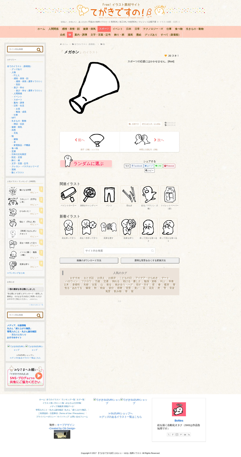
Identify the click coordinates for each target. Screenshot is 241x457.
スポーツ (135, 124)
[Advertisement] (119, 322)
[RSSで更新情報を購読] (189, 434)
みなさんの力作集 (73, 403)
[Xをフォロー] (169, 434)
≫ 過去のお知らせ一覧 (36, 305)
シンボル (157, 124)
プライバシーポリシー (46, 417)
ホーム (42, 399)
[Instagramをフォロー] (177, 434)
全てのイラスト (53, 399)
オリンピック (147, 124)
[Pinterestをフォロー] (181, 434)
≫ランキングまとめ (16, 273)
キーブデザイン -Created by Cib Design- (62, 426)
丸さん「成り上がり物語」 (19, 328)
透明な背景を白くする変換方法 (150, 260)
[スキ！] (165, 55)
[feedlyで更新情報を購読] (185, 434)
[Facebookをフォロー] (173, 434)
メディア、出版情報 (16, 325)
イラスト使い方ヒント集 (53, 403)
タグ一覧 (80, 399)
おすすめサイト (14, 337)
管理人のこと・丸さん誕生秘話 (21, 331)
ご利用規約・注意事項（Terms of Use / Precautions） (61, 413)
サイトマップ (63, 417)
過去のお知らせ (19, 334)
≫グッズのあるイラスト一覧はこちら (25, 358)
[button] (150, 170)
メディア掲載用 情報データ (62, 406)
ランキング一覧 (68, 399)
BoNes (179, 420)
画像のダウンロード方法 (89, 260)
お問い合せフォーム (79, 417)
